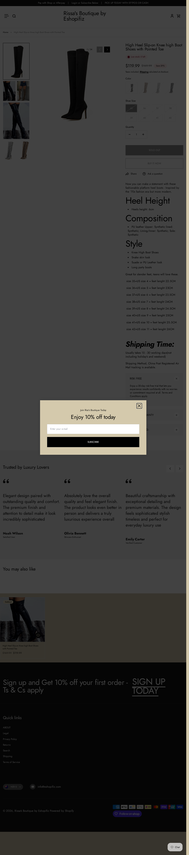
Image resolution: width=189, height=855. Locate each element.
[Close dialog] (139, 406)
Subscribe (96, 442)
